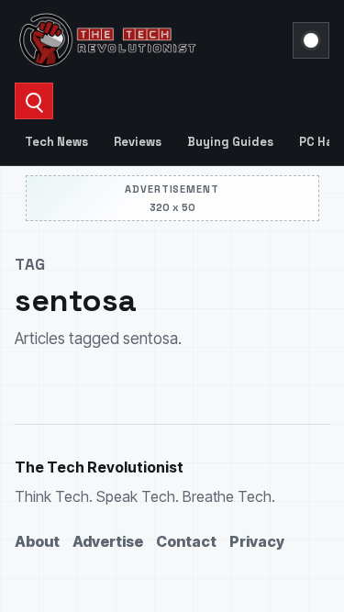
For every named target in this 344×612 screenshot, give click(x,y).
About (37, 541)
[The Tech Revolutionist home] (148, 40)
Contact (186, 541)
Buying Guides (230, 142)
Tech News (56, 142)
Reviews (137, 142)
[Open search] (34, 101)
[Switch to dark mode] (311, 40)
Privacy (256, 541)
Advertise (107, 541)
